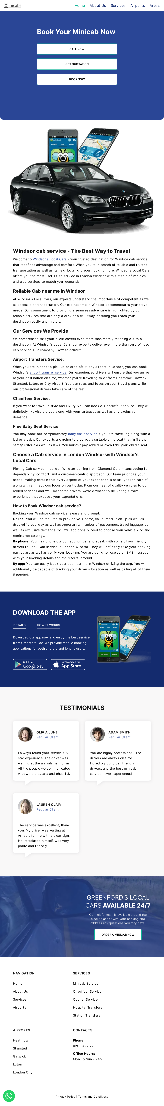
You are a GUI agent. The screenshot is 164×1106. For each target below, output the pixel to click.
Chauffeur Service (87, 991)
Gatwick (19, 1056)
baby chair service (82, 434)
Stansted (20, 1048)
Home (17, 983)
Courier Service (85, 999)
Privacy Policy (65, 1096)
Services (19, 999)
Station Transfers (86, 1015)
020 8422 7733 (85, 1046)
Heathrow (20, 1040)
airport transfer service (48, 372)
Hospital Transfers (87, 1007)
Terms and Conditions (93, 1096)
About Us (20, 991)
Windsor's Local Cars (49, 259)
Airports (19, 1007)
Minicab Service (85, 983)
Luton (17, 1064)
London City (22, 1072)
